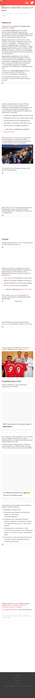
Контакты (17, 680)
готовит (20, 242)
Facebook (14, 605)
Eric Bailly (14, 498)
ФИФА (9, 617)
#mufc (6, 278)
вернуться (5, 324)
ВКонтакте (7, 605)
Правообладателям (18, 678)
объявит (12, 207)
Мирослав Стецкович (8, 13)
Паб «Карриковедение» (10, 609)
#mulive (9, 285)
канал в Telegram (16, 607)
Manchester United (17, 430)
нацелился (13, 295)
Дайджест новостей (26, 13)
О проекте (18, 675)
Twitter (21, 605)
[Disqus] (17, 648)
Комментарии (3, 15)
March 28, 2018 (9, 132)
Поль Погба (26, 616)
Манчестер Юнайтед (17, 616)
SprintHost (12, 686)
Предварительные (8, 26)
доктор (24, 349)
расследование (16, 137)
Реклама (18, 683)
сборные (4, 617)
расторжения (6, 74)
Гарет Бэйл (8, 616)
